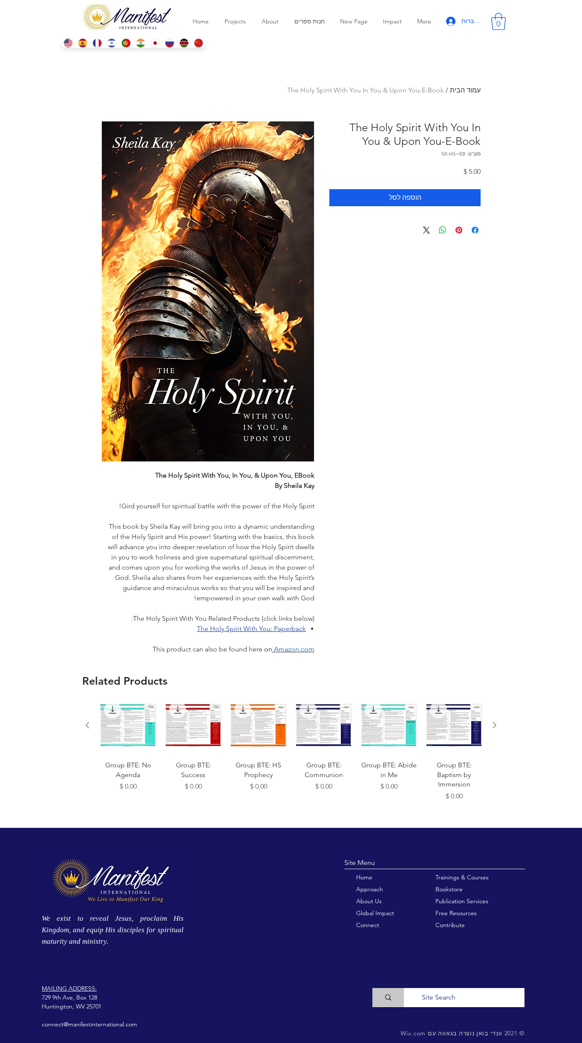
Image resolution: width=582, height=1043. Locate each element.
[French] (96, 43)
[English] (68, 43)
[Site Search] (388, 997)
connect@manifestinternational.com (89, 1024)
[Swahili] (184, 43)
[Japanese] (155, 43)
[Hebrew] (111, 43)
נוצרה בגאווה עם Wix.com (437, 1033)
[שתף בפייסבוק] (475, 230)
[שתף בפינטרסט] (459, 230)
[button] (498, 21)
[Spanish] (82, 43)
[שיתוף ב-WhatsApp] (443, 230)
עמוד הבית (465, 90)
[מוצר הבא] (87, 725)
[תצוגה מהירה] (454, 725)
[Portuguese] (125, 43)
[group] (291, 759)
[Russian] (169, 43)
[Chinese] (198, 43)
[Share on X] (426, 230)
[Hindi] (140, 43)
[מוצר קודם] (495, 725)
